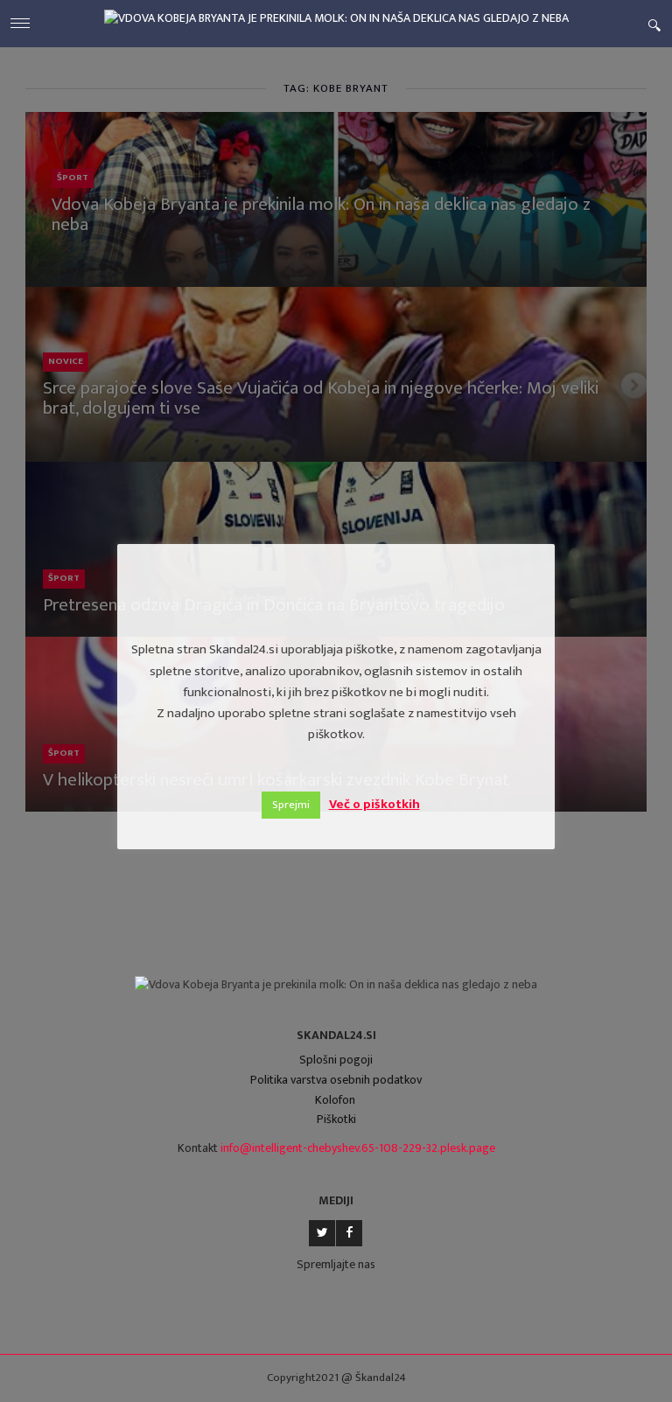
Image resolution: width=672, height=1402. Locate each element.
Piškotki (336, 1119)
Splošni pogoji (336, 1060)
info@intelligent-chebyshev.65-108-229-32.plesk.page (357, 1148)
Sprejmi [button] (291, 804)
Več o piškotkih (374, 804)
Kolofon (335, 1100)
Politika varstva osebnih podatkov (336, 1080)
